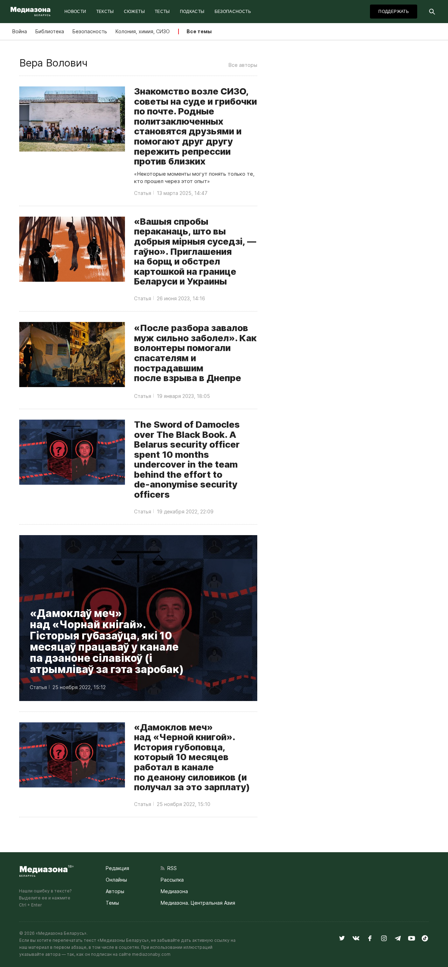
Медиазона (174, 891)
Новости (75, 11)
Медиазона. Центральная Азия (198, 903)
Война (19, 31)
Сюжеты (134, 11)
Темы (112, 903)
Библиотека (49, 31)
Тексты (105, 11)
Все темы (199, 31)
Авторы (115, 891)
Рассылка (172, 880)
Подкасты (192, 11)
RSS (170, 868)
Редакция (117, 868)
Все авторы (243, 65)
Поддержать (393, 11)
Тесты (162, 11)
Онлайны (116, 880)
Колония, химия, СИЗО (142, 31)
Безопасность (233, 11)
